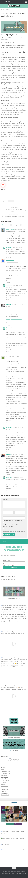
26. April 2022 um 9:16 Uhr (18, 327)
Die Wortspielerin (5, 795)
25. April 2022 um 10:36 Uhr (18, 247)
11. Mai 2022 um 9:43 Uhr (18, 477)
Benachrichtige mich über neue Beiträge (13, 520)
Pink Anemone (4, 789)
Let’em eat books (5, 780)
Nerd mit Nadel (5, 2)
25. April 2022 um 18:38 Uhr (18, 285)
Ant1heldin (3, 770)
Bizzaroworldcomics (5, 773)
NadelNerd (8, 247)
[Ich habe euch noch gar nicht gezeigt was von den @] (14, 670)
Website (4, 515)
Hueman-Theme (22, 873)
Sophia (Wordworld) (10, 260)
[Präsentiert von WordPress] (9, 873)
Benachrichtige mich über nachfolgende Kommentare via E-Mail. (11, 525)
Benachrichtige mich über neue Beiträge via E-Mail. (14, 531)
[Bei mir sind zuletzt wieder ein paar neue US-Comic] (14, 696)
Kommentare (7, 225)
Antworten (8, 244)
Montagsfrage (11, 201)
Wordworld (18, 37)
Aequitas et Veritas (10, 229)
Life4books (3, 784)
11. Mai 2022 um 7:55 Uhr (18, 427)
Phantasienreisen (5, 787)
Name (4, 509)
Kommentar (6, 499)
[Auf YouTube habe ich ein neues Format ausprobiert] (14, 618)
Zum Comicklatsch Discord (14, 761)
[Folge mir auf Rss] (26, 541)
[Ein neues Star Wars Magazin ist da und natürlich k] (14, 644)
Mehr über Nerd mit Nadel (8, 579)
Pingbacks (18, 225)
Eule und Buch (4, 778)
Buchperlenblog (4, 777)
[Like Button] (3, 185)
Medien (3, 9)
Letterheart (3, 782)
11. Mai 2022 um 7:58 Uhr (18, 454)
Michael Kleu (8, 454)
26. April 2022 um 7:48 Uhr (19, 304)
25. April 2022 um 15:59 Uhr (12, 262)
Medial (7, 9)
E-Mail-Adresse (18, 509)
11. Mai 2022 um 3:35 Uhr (14, 356)
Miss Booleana (4, 786)
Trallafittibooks (4, 793)
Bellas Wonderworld (5, 771)
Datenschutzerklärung (8, 565)
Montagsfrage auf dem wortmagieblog (14, 319)
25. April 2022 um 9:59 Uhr (20, 229)
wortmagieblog (9, 304)
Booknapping (4, 775)
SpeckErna (3, 791)
